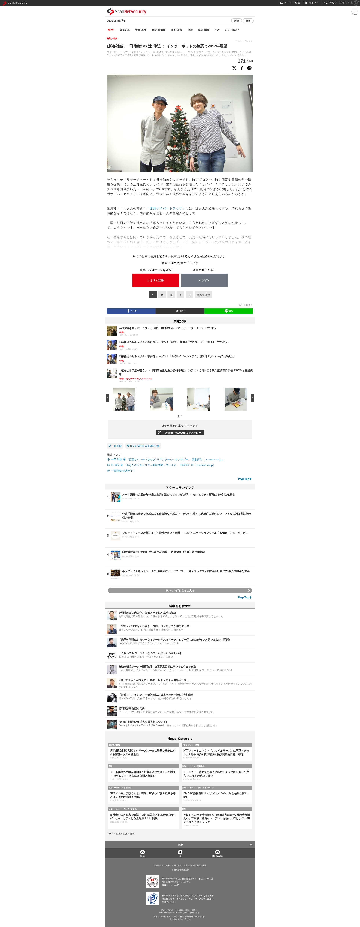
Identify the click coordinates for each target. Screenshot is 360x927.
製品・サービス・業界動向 (193, 766)
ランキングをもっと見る (180, 590)
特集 (184, 809)
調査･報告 (176, 30)
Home (142, 856)
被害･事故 (140, 30)
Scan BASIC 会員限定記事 (144, 446)
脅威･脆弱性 (158, 30)
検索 (236, 20)
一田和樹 (117, 446)
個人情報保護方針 (181, 870)
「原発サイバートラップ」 (166, 208)
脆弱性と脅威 (114, 745)
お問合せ (157, 865)
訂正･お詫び (232, 30)
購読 (248, 20)
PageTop (243, 479)
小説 (217, 30)
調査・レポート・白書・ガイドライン (198, 787)
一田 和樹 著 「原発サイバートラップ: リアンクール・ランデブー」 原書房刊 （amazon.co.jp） (167, 459)
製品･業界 (203, 30)
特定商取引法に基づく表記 (195, 865)
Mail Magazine (217, 856)
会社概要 (177, 865)
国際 (110, 766)
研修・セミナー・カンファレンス (123, 809)
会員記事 (125, 30)
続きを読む (203, 295)
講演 (190, 30)
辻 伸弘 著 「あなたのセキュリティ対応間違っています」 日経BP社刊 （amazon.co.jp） (163, 465)
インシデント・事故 (190, 745)
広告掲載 (167, 865)
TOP (180, 844)
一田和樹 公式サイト (123, 470)
